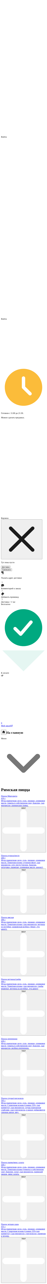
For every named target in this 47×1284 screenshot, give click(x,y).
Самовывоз (6, 570)
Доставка (5, 567)
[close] (21, 539)
